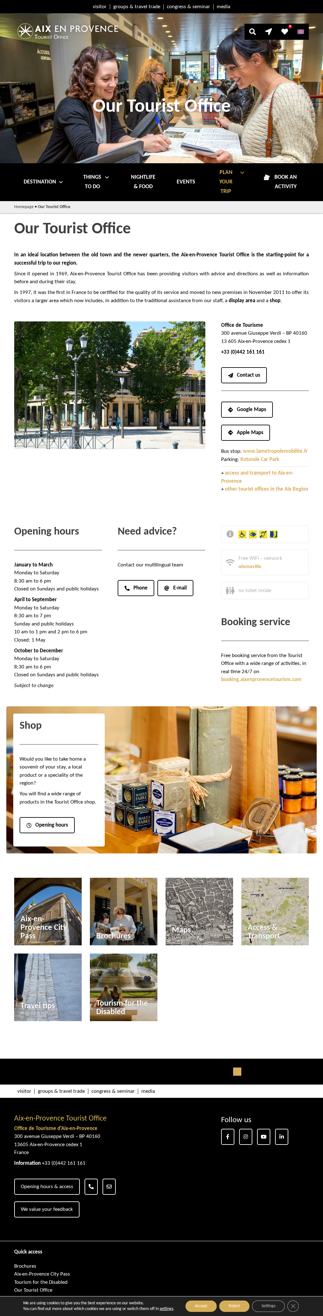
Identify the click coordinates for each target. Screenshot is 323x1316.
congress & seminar (188, 6)
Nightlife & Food (143, 182)
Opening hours (51, 825)
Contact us (248, 375)
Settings (268, 1306)
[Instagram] (245, 1137)
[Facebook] (227, 1137)
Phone (140, 588)
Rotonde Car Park (259, 459)
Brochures (25, 1266)
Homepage (24, 207)
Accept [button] (201, 1306)
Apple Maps (250, 432)
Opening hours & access (47, 1186)
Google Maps (251, 409)
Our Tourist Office (33, 1290)
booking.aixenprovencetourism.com (261, 679)
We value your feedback (47, 1209)
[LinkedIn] (281, 1137)
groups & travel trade (136, 6)
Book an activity (285, 182)
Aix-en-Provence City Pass (42, 1274)
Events (186, 182)
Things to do (92, 182)
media (223, 6)
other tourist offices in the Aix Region (266, 489)
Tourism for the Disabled (41, 1282)
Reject (234, 1306)
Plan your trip (225, 182)
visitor (100, 6)
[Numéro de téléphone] (91, 1187)
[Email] (109, 1187)
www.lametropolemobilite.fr (275, 451)
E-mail (180, 588)
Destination (40, 182)
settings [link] (166, 1309)
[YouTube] (263, 1137)
